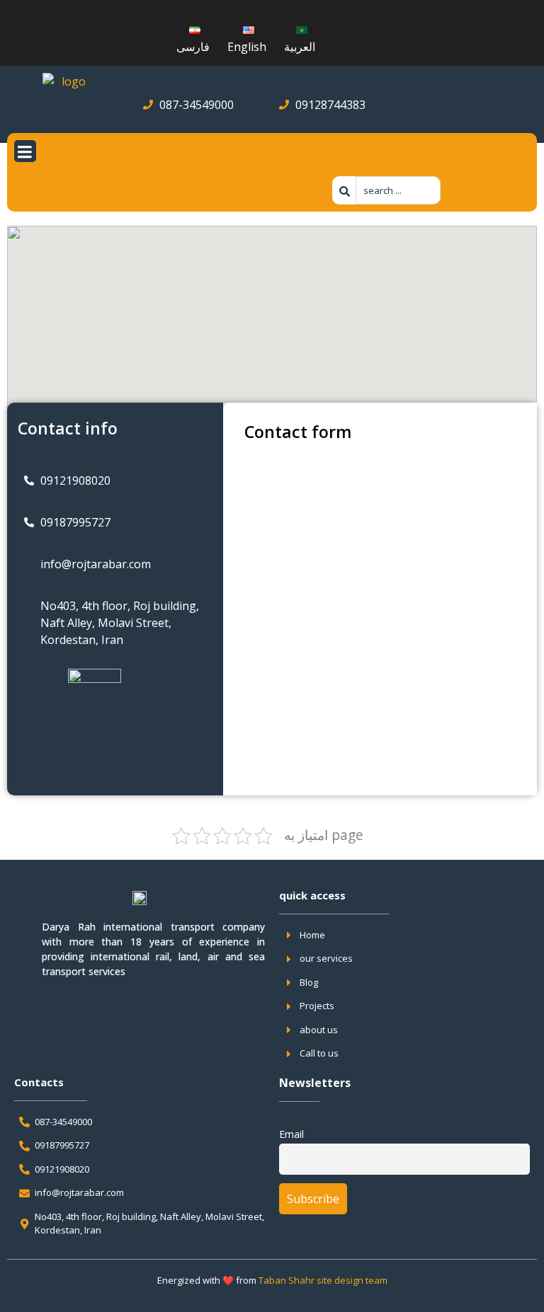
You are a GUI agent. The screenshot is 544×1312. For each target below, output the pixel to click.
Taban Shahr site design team (323, 1280)
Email (291, 1134)
